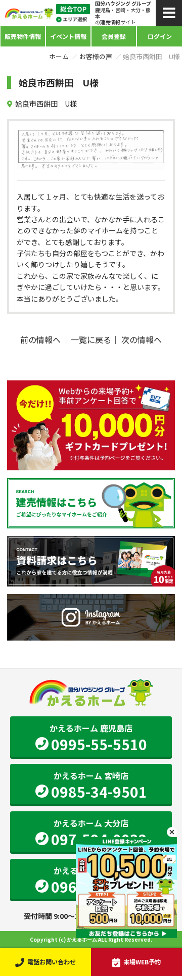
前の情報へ (40, 339)
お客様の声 (95, 56)
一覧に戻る (91, 339)
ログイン (160, 36)
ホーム (59, 56)
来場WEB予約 (142, 961)
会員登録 (114, 36)
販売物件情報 (23, 36)
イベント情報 (68, 36)
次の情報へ (141, 339)
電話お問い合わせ (51, 961)
